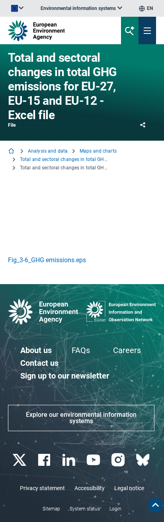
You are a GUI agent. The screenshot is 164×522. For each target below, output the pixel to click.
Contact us (39, 363)
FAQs (81, 350)
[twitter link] (20, 460)
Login (115, 509)
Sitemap (51, 509)
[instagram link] (119, 460)
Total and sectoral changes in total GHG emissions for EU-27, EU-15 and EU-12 (63, 159)
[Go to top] (155, 505)
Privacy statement (42, 488)
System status (85, 509)
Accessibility (89, 488)
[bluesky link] (143, 460)
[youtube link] (94, 460)
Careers (127, 350)
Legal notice (129, 488)
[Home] (12, 151)
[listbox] (81, 8)
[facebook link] (45, 460)
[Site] (55, 30)
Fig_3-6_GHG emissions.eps (47, 260)
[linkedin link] (69, 460)
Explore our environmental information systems (81, 418)
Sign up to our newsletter (64, 376)
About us (36, 350)
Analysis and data (48, 151)
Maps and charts (98, 151)
